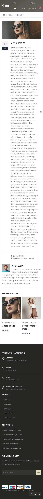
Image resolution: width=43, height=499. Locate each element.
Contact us (7, 404)
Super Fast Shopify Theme (12, 430)
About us (7, 399)
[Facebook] (31, 494)
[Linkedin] (39, 494)
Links (14, 3)
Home (3, 15)
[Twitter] (35, 494)
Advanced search (9, 417)
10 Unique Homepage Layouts (13, 439)
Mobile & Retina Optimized (12, 448)
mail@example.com (12, 380)
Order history (8, 413)
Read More (5, 330)
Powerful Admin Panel (10, 444)
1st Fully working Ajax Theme (12, 435)
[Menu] (15, 8)
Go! (38, 472)
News (10, 15)
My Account (7, 408)
